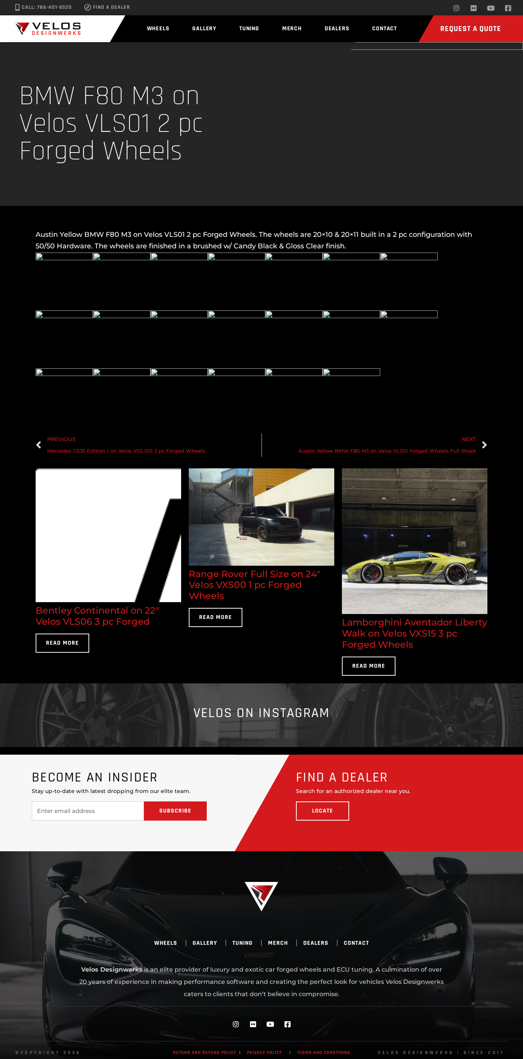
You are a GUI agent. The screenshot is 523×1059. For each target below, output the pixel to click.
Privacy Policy (264, 1053)
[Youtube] (490, 8)
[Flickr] (473, 8)
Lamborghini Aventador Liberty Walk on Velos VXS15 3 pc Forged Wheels (414, 633)
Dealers (337, 29)
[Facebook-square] (508, 8)
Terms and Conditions (323, 1053)
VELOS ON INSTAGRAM (261, 713)
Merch (292, 29)
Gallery (204, 29)
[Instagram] (456, 8)
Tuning (249, 29)
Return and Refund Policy (204, 1053)
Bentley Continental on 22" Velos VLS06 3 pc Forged (97, 616)
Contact (384, 29)
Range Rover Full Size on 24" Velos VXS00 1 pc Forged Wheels (254, 585)
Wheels (158, 29)
